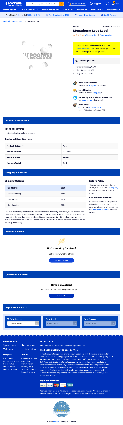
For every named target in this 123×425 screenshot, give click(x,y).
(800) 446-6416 (33, 15)
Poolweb (6, 21)
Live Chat (59, 345)
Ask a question (106, 35)
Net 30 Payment (110, 15)
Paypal (62, 391)
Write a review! (61, 260)
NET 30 (58, 393)
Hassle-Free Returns (86, 15)
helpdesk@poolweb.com (75, 345)
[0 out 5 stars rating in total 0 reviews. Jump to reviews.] (79, 35)
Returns (9, 349)
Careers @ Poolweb (29, 358)
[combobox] (45, 4)
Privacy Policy (27, 364)
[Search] (61, 4)
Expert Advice (30, 349)
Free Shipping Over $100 (59, 15)
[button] (96, 3)
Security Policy (27, 366)
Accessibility (26, 361)
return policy (113, 188)
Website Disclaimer (29, 369)
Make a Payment (10, 369)
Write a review (91, 35)
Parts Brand (51, 319)
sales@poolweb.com (84, 48)
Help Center (11, 345)
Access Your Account (11, 361)
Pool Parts (17, 21)
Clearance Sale (78, 4)
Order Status (30, 345)
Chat (19, 15)
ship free (97, 93)
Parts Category (15, 319)
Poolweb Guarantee (100, 209)
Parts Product (90, 319)
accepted (92, 85)
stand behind (87, 100)
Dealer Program (28, 372)
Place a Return (9, 366)
